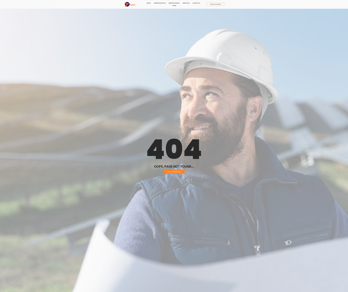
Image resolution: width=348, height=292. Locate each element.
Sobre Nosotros (160, 3)
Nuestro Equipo (174, 3)
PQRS (174, 5)
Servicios (186, 3)
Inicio (149, 3)
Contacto (196, 3)
